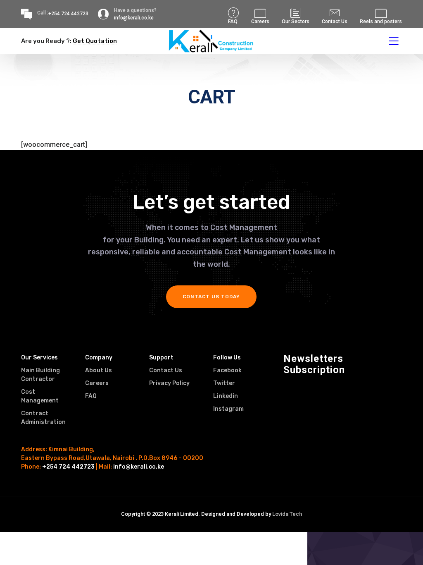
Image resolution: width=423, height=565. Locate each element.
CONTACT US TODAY (211, 296)
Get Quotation (95, 41)
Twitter (224, 383)
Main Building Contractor (40, 375)
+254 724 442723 (68, 14)
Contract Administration (43, 418)
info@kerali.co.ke (138, 466)
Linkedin (225, 396)
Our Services (39, 357)
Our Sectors (295, 21)
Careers (260, 21)
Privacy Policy (169, 383)
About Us (98, 370)
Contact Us (334, 21)
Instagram (228, 408)
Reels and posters (381, 21)
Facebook (227, 370)
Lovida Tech (287, 514)
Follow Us (227, 357)
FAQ (233, 21)
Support (161, 357)
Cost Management (40, 396)
